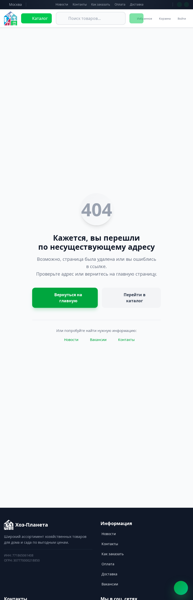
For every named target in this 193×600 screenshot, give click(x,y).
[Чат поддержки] (181, 588)
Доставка (136, 4)
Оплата (120, 4)
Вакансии (98, 339)
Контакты (80, 4)
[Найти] (136, 18)
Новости (62, 4)
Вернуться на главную (68, 298)
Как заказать (100, 4)
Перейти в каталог (135, 298)
